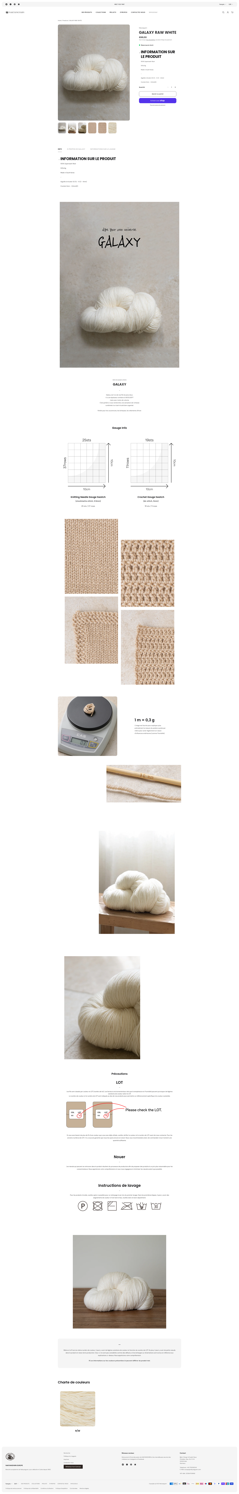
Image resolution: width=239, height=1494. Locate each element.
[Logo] (15, 12)
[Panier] (232, 12)
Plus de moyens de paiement (157, 105)
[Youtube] (10, 4)
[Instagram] (6, 4)
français (221, 4)
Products (65, 20)
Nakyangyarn (143, 28)
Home (60, 20)
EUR (230, 4)
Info (60, 149)
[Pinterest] (15, 4)
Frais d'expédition (150, 40)
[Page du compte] (228, 12)
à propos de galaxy (76, 149)
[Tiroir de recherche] (223, 12)
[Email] (19, 4)
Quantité (142, 87)
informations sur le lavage (102, 149)
